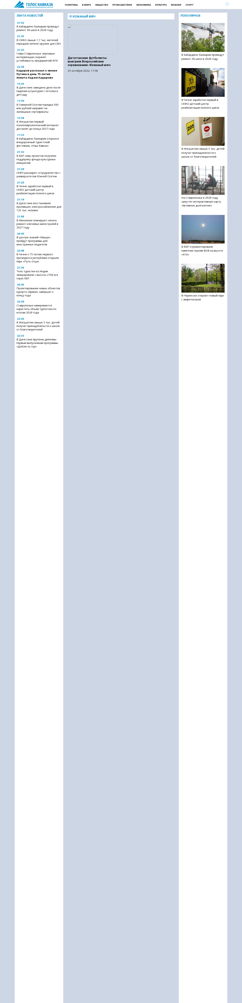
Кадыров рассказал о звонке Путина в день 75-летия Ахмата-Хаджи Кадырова (36, 74)
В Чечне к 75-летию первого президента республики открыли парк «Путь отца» (37, 257)
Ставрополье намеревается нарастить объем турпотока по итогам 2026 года (36, 309)
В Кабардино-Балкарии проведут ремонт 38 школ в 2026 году (37, 28)
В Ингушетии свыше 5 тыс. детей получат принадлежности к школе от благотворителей (38, 326)
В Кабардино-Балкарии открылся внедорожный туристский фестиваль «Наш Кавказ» (37, 142)
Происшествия (122, 5)
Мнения (176, 5)
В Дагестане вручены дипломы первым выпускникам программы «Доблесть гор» (37, 343)
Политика (71, 5)
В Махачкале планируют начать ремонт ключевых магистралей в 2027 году (37, 223)
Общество (101, 5)
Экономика (143, 5)
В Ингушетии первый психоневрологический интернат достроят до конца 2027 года (37, 125)
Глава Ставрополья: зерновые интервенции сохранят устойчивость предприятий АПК (37, 57)
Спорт (189, 5)
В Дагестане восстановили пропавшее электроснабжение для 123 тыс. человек (38, 206)
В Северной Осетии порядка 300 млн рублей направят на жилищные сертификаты (37, 108)
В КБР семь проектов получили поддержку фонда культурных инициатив (36, 159)
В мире (86, 5)
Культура (161, 5)
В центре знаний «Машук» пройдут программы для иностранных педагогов (33, 240)
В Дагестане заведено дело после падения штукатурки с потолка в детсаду (38, 91)
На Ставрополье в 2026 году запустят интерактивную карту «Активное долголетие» (201, 201)
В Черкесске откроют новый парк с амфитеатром (202, 297)
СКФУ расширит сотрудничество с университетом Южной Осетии (38, 174)
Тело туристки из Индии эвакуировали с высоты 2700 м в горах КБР (37, 274)
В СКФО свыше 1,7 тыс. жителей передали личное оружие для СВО (38, 41)
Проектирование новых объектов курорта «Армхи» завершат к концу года (38, 291)
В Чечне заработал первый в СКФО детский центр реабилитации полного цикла (35, 189)
